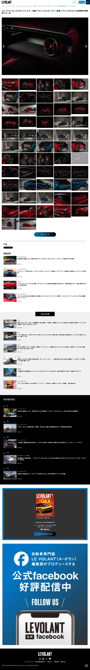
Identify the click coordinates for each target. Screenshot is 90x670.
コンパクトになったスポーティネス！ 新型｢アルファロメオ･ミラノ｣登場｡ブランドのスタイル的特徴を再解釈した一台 (43, 6)
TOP (3, 6)
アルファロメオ (8, 247)
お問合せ (49, 662)
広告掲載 (56, 662)
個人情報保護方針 (40, 662)
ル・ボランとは (29, 662)
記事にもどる (45, 234)
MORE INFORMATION (45, 534)
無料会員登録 (81, 2)
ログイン (75, 2)
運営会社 (62, 662)
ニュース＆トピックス (10, 6)
